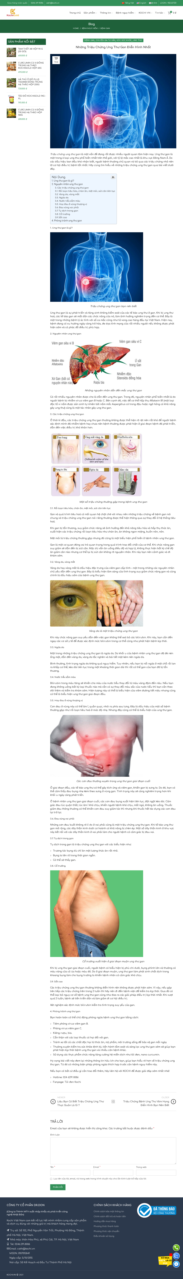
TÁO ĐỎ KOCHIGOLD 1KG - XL (32, 97)
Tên (52, 1167)
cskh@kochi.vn (52, 3)
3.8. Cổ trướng (62, 214)
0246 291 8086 (36, 3)
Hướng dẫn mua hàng (105, 1221)
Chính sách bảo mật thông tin (109, 1211)
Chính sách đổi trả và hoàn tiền (110, 1216)
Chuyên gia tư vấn (105, 40)
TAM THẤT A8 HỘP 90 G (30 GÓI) (30, 50)
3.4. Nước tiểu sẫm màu (67, 201)
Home (76, 28)
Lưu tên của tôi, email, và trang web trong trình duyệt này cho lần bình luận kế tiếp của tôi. (100, 1179)
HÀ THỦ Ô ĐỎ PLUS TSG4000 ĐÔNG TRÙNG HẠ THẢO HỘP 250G (30, 82)
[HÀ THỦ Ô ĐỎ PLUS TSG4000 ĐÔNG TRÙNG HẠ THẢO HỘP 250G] (11, 84)
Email (96, 1167)
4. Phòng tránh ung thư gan (67, 221)
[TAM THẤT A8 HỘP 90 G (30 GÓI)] (11, 52)
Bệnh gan (105, 28)
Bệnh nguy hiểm (90, 28)
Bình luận (55, 1135)
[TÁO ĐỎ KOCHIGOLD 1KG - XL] (11, 99)
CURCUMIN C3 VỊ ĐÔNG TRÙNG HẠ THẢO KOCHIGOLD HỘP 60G (31, 65)
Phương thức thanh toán (106, 1226)
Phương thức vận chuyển (106, 1231)
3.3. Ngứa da (61, 197)
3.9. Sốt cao (61, 217)
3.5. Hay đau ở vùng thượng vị (71, 204)
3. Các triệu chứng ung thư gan (72, 188)
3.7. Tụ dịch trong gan (66, 211)
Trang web (141, 1167)
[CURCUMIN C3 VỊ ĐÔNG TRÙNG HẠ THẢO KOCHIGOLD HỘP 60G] (11, 68)
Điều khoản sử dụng (104, 1236)
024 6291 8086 (70, 1077)
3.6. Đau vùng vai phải (67, 207)
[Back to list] (113, 1101)
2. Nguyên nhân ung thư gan (67, 184)
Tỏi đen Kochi (73, 1082)
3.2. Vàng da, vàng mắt (67, 194)
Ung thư (137, 40)
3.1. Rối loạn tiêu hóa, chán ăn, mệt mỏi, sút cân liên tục (85, 191)
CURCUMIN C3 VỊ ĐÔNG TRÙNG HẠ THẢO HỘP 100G (31, 112)
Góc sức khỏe (124, 40)
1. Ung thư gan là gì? (63, 181)
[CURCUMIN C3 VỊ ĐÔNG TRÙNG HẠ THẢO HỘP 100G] (11, 115)
